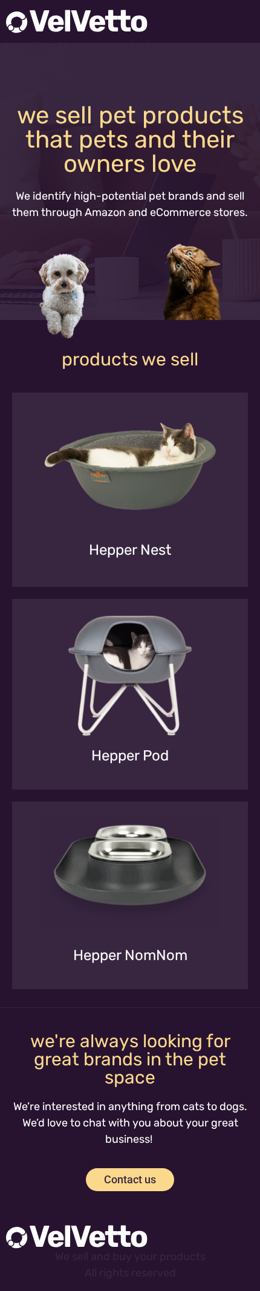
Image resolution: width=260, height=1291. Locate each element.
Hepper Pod (130, 755)
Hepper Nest (130, 549)
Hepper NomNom (130, 955)
